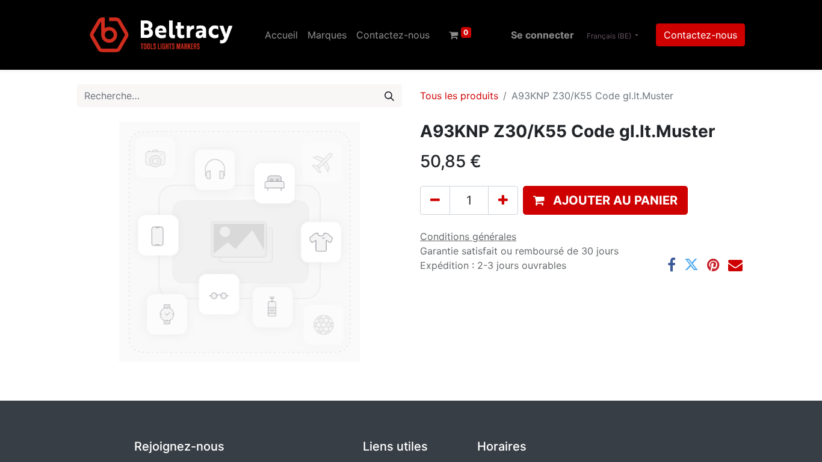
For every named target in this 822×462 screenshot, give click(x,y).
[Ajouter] (503, 200)
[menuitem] (281, 35)
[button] (605, 200)
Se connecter (542, 35)
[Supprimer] (435, 200)
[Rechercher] (389, 95)
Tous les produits (459, 96)
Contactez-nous (700, 35)
